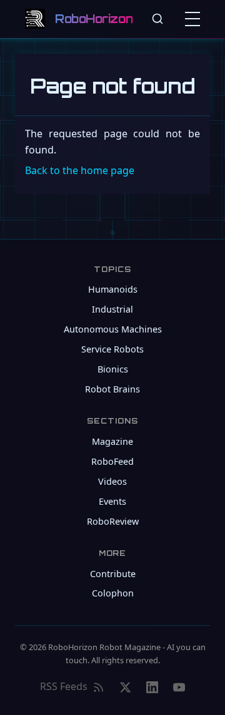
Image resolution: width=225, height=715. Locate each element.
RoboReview (113, 521)
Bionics (113, 369)
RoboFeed (112, 461)
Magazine (112, 441)
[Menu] (195, 19)
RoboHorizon (93, 19)
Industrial (112, 309)
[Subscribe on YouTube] (179, 687)
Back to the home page (79, 170)
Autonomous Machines (113, 329)
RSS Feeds (64, 686)
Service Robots (112, 349)
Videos (112, 481)
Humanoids (113, 289)
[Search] (157, 18)
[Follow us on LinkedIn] (152, 687)
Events (112, 501)
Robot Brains (112, 389)
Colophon (113, 593)
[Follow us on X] (125, 687)
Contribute (113, 574)
